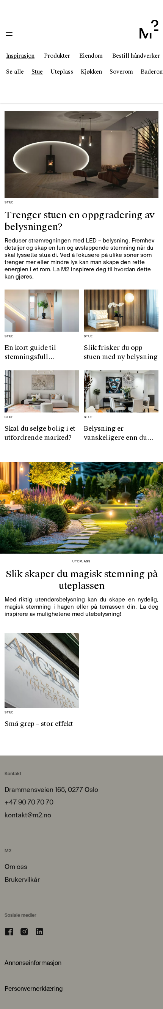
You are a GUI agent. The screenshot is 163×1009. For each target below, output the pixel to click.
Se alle (15, 71)
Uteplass (61, 71)
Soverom (121, 71)
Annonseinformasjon (33, 963)
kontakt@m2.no (28, 815)
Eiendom (91, 55)
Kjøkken (91, 71)
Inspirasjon (20, 55)
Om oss (16, 867)
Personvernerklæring (34, 989)
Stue (37, 71)
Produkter (57, 55)
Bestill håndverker (136, 55)
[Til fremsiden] (148, 34)
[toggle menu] (9, 33)
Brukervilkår (22, 880)
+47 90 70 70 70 (29, 803)
